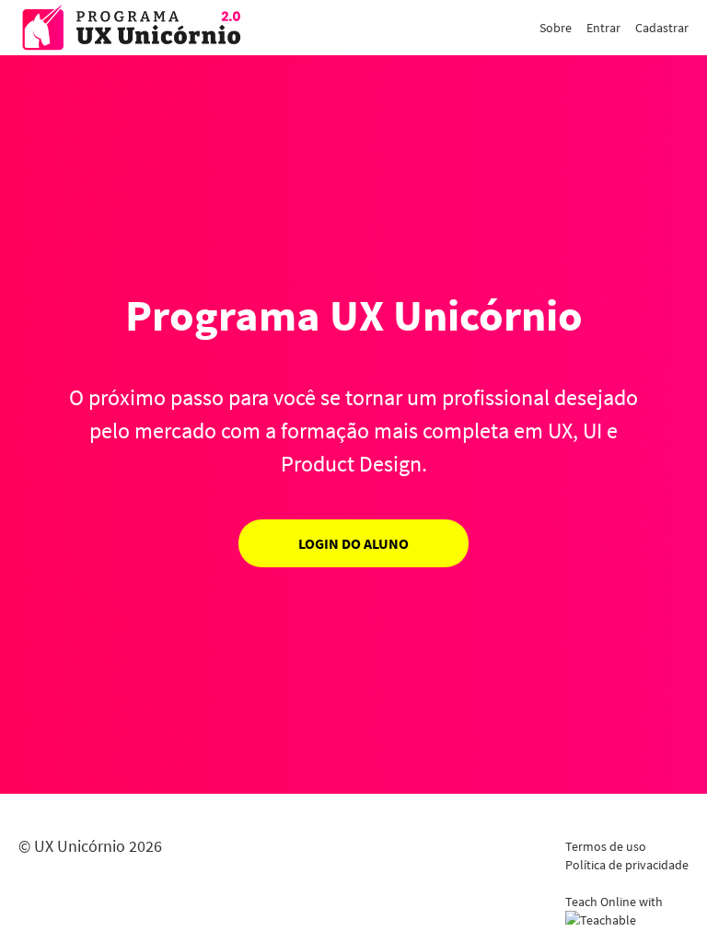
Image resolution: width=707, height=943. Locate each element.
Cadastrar (662, 27)
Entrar (603, 27)
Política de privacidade (627, 864)
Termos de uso (605, 846)
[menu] (607, 27)
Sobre (555, 27)
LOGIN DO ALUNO (353, 543)
